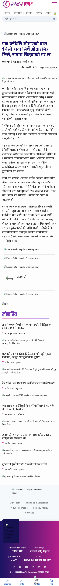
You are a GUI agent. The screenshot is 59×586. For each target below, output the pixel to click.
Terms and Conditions (38, 503)
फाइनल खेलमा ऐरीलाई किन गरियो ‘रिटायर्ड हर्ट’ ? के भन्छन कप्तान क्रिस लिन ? (28, 407)
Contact (29, 513)
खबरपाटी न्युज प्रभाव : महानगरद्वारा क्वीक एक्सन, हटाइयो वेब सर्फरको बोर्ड (26, 437)
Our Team (15, 503)
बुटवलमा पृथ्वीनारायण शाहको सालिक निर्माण (24, 464)
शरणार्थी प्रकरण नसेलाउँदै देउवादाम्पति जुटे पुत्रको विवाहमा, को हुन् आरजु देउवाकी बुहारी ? (26, 356)
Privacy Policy (40, 508)
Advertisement (19, 508)
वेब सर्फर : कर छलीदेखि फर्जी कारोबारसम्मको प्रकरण (28, 383)
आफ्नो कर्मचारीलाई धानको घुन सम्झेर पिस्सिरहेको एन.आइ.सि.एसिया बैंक (26, 326)
